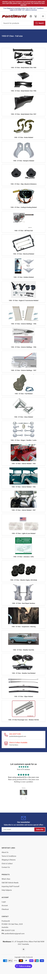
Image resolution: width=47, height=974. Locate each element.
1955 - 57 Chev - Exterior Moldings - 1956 (23, 347)
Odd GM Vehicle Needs (10, 883)
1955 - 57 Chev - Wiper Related (23, 696)
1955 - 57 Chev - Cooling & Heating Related (23, 207)
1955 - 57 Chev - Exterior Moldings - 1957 (23, 370)
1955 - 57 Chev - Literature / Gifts (23, 557)
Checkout (5, 909)
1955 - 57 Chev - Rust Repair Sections (23, 603)
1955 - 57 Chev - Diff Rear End (23, 230)
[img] (23, 767)
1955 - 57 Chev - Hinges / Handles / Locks (24, 440)
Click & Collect (7, 864)
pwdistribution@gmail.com (17, 736)
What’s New (6, 879)
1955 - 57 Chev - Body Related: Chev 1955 (23, 67)
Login (4, 902)
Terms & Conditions (9, 856)
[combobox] (23, 23)
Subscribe (39, 829)
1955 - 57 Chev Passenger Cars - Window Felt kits (23, 720)
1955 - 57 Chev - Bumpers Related (23, 161)
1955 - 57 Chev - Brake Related (23, 137)
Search (41, 23)
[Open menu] (43, 16)
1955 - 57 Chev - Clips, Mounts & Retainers (23, 184)
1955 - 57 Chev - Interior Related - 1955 (24, 463)
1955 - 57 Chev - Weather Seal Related (23, 673)
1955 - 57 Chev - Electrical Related (23, 254)
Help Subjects (7, 890)
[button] (21, 798)
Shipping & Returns (9, 860)
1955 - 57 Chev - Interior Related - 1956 (24, 487)
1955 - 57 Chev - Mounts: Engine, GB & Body (23, 580)
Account (5, 906)
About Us (5, 852)
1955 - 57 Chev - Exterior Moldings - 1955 (23, 324)
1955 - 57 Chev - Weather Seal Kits (23, 650)
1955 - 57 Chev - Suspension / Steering (24, 626)
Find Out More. (13, 745)
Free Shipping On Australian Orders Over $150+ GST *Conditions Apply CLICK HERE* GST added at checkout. (23, 9)
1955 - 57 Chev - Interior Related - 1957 (24, 510)
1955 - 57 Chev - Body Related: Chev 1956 (23, 91)
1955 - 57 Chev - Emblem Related (23, 277)
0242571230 (9, 930)
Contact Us (6, 867)
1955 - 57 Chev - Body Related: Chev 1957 (23, 114)
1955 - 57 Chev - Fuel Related (23, 393)
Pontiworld (29, 957)
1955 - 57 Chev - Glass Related (23, 417)
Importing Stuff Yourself (10, 886)
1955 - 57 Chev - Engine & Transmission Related (23, 300)
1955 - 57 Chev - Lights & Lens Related (23, 533)
